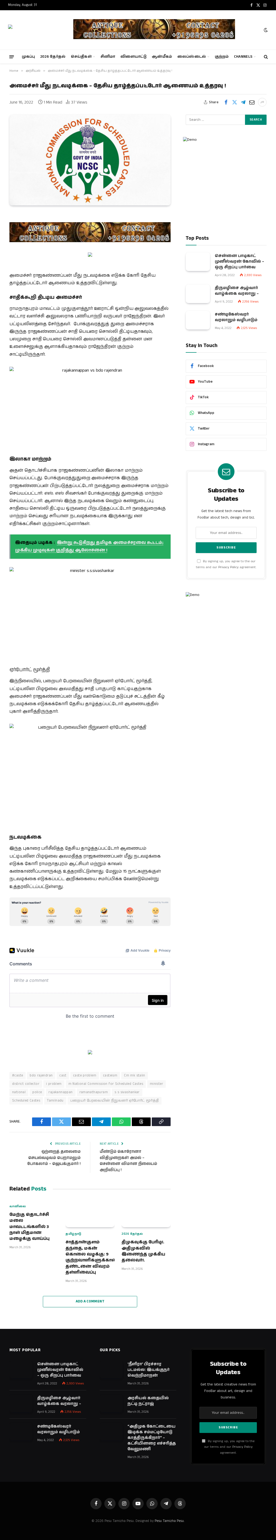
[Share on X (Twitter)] (234, 102)
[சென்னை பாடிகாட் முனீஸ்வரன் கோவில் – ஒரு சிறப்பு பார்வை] (198, 261)
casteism (110, 1075)
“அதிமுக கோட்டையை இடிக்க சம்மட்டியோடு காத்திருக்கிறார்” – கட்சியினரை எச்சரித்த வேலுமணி (151, 1438)
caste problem (84, 1075)
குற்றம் (222, 56)
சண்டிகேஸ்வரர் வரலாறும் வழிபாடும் (236, 317)
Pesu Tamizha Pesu (169, 1521)
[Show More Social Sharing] (262, 102)
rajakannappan (61, 1092)
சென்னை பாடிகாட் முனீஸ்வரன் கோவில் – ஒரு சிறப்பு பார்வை (239, 261)
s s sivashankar (127, 1092)
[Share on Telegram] (243, 102)
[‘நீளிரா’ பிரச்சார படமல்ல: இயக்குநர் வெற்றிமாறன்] (111, 1369)
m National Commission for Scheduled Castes (105, 1083)
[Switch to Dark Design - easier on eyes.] (265, 30)
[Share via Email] (252, 102)
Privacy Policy (228, 567)
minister (156, 1083)
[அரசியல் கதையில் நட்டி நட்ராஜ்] (111, 1403)
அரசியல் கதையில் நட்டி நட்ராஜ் (148, 1401)
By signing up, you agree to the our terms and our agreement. (229, 1447)
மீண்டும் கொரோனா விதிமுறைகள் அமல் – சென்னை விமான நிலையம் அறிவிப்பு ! (128, 1161)
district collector (25, 1083)
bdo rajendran (41, 1075)
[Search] (265, 57)
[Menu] (11, 56)
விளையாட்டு (133, 56)
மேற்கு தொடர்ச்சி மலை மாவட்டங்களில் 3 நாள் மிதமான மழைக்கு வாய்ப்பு (29, 1227)
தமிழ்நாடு (73, 1234)
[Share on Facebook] (226, 102)
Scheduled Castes (26, 1100)
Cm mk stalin (134, 1075)
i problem (54, 1083)
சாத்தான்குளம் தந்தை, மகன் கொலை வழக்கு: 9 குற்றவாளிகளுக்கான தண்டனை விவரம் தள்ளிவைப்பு (90, 1257)
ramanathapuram (94, 1092)
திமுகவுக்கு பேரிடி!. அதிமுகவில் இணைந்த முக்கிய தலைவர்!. (143, 1251)
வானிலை (17, 1206)
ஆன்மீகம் (162, 56)
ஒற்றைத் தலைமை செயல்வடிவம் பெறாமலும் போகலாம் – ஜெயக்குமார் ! (54, 1158)
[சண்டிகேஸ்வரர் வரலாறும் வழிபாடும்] (198, 320)
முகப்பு (28, 56)
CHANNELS (243, 56)
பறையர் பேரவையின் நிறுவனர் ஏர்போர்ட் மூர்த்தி (114, 1100)
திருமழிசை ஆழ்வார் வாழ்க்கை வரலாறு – (237, 290)
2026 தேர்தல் (53, 56)
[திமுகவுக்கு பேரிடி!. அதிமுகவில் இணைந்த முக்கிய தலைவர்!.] (146, 1213)
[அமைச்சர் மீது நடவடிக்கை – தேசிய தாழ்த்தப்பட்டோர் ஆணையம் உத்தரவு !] (90, 160)
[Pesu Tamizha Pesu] (36, 30)
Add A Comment (90, 1301)
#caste (17, 1075)
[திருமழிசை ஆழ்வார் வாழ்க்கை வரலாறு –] (198, 293)
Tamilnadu (55, 1100)
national (19, 1092)
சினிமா (108, 56)
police (37, 1092)
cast (62, 1075)
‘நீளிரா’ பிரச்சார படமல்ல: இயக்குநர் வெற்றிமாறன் (148, 1369)
